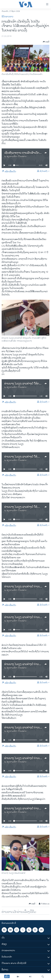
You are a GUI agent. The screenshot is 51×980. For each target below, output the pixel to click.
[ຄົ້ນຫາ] (43, 976)
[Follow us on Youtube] (10, 929)
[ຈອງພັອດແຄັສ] (41, 929)
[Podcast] (35, 929)
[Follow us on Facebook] (4, 929)
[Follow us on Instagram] (16, 929)
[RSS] (29, 929)
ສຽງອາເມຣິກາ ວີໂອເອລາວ (17, 156)
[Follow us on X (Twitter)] (22, 929)
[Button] (46, 41)
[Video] (18, 976)
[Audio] (30, 976)
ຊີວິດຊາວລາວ (7, 16)
